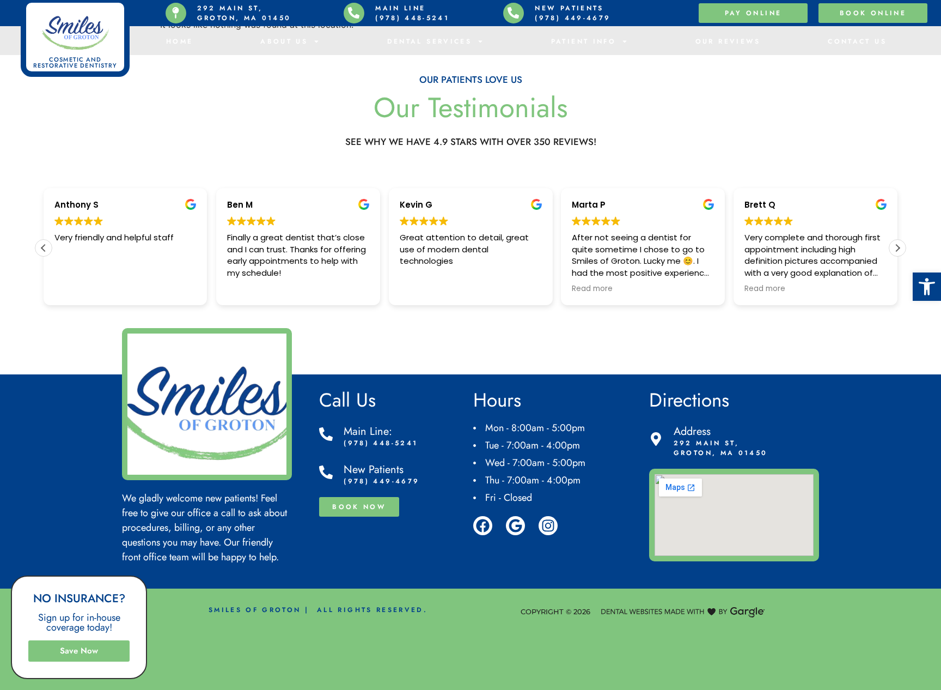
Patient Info (583, 41)
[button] (927, 287)
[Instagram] (548, 525)
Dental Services (429, 41)
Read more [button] (592, 289)
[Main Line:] (326, 434)
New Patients (374, 469)
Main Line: (368, 431)
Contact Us (857, 41)
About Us (284, 41)
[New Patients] (326, 472)
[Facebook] (482, 525)
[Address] (656, 439)
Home (179, 41)
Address (692, 431)
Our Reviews (728, 41)
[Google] (515, 525)
